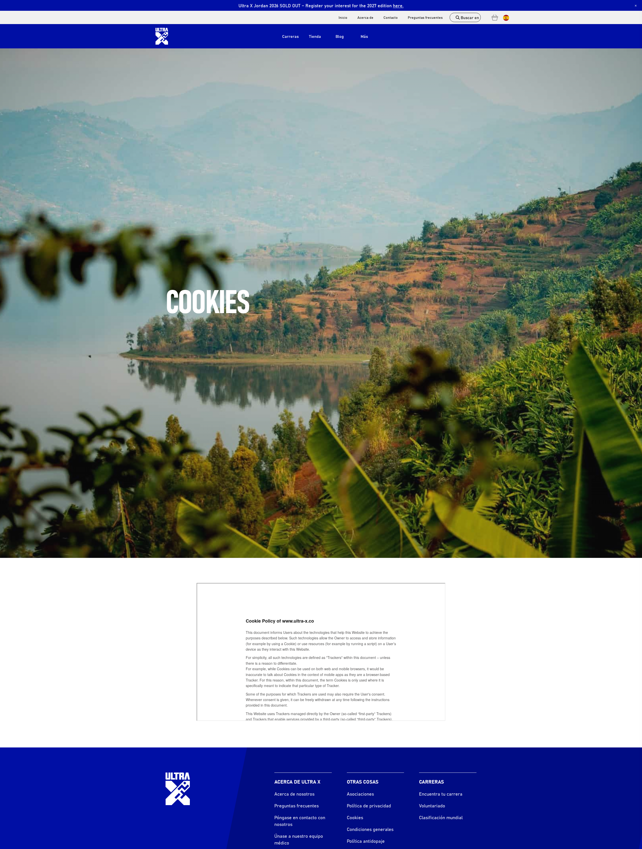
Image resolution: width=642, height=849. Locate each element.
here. (398, 5)
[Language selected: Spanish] (505, 17)
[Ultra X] (161, 36)
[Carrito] (495, 18)
